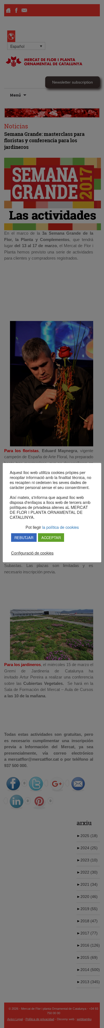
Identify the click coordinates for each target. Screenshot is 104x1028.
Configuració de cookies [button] (32, 552)
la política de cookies (60, 527)
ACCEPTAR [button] (51, 537)
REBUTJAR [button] (23, 537)
